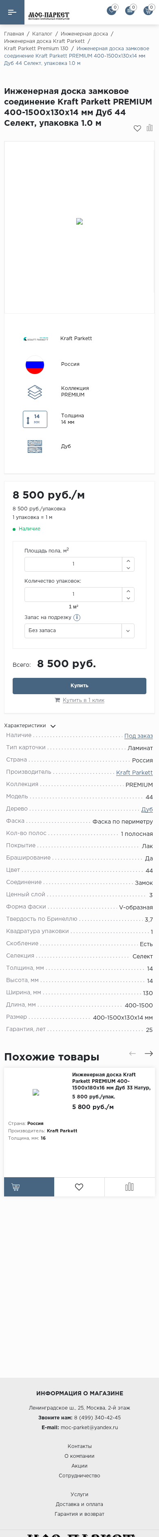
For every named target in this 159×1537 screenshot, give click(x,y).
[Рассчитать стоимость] (29, 1187)
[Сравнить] (150, 129)
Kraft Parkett (134, 773)
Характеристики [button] (25, 726)
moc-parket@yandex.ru (89, 1428)
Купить (79, 686)
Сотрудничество (79, 1476)
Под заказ (138, 736)
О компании (79, 1456)
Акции (79, 1466)
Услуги (79, 1494)
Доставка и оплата (79, 1504)
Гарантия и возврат (79, 1514)
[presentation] (132, 1053)
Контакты (80, 1446)
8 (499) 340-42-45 (97, 1418)
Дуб (147, 809)
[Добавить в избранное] (137, 129)
